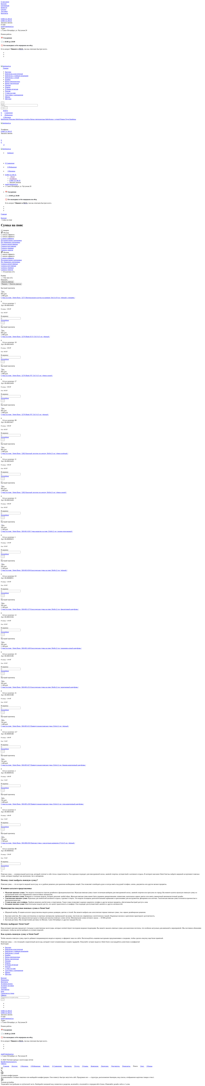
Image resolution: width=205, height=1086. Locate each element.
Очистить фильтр (15, 284)
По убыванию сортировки (10, 242)
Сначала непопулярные (9, 244)
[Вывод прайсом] (4, 286)
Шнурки (8, 974)
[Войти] (2, 138)
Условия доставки (7, 986)
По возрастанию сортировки (11, 240)
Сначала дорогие (7, 250)
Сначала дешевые (7, 248)
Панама (8, 961)
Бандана (8, 947)
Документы (5, 989)
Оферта (3, 995)
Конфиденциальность (9, 1062)
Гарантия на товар (7, 993)
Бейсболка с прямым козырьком (16, 951)
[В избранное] (3, 322)
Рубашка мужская (11, 965)
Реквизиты (5, 980)
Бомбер (7, 955)
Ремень (7, 963)
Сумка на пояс (10, 968)
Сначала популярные (8, 246)
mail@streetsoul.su (7, 26)
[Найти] (6, 107)
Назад (12, 177)
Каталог (4, 978)
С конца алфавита (7, 238)
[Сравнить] (2, 325)
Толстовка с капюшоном (14, 970)
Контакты (4, 982)
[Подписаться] (2, 999)
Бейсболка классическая (14, 949)
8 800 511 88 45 (6, 19)
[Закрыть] (2, 1068)
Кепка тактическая (12, 959)
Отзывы (4, 987)
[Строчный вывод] (2, 286)
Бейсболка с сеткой (12, 953)
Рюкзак (7, 967)
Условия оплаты (7, 984)
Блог (2, 991)
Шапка (7, 972)
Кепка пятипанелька (12, 957)
